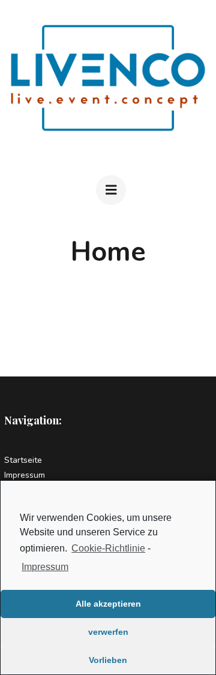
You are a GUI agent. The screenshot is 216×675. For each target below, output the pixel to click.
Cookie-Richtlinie (108, 548)
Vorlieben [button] (108, 660)
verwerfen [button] (108, 632)
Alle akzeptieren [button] (108, 603)
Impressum (45, 567)
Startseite (23, 460)
